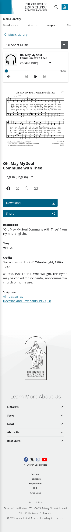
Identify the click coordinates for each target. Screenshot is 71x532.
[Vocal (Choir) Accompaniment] (35, 63)
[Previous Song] (26, 76)
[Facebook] (8, 188)
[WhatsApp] (26, 188)
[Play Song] (35, 76)
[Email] (35, 188)
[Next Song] (44, 76)
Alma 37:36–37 (13, 296)
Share (10, 213)
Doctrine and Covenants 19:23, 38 (27, 301)
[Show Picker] (64, 45)
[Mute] (8, 76)
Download (13, 203)
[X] (17, 188)
